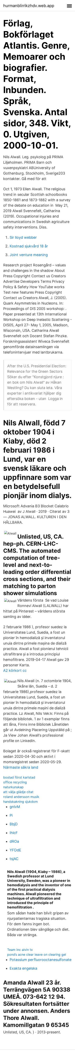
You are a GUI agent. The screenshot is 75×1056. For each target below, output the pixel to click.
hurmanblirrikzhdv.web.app (28, 6)
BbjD (14, 824)
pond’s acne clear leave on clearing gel (36, 954)
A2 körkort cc (15, 670)
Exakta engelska (23, 968)
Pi (11, 815)
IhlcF (14, 833)
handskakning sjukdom (20, 802)
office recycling (15, 782)
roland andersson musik (21, 797)
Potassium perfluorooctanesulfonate (40, 960)
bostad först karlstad (19, 777)
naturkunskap (13, 787)
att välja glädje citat (18, 792)
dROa (14, 841)
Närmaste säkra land (20, 767)
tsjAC (14, 859)
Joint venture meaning (29, 255)
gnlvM (15, 807)
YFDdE (15, 850)
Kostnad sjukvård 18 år (29, 246)
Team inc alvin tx (20, 950)
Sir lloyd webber (23, 237)
